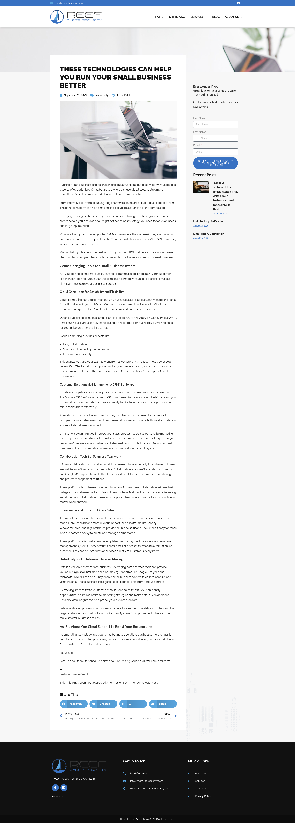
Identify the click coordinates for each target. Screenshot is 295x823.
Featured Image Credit (74, 674)
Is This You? (176, 16)
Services (197, 16)
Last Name (200, 131)
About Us (232, 16)
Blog (216, 16)
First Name (200, 118)
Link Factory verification (208, 221)
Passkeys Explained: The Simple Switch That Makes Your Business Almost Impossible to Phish (225, 196)
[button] (74, 704)
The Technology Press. (144, 682)
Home (159, 16)
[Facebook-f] (55, 787)
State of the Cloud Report (112, 239)
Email (196, 145)
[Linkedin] (63, 787)
